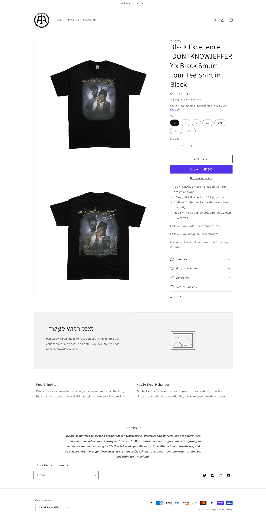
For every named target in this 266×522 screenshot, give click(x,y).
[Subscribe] (94, 475)
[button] (215, 20)
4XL (189, 131)
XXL (220, 122)
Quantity (174, 138)
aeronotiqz (210, 509)
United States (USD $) (50, 507)
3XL (176, 131)
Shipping (174, 99)
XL (207, 122)
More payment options (201, 178)
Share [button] (177, 296)
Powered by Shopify (224, 509)
